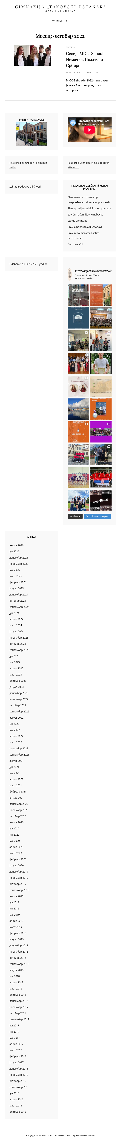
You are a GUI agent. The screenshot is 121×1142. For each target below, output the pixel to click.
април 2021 (16, 779)
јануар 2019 (16, 939)
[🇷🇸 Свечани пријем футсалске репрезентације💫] (78, 454)
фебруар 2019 (17, 933)
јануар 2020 (16, 865)
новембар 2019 (18, 877)
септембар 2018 (19, 964)
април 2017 (16, 1044)
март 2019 (15, 927)
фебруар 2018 (17, 994)
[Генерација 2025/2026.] (78, 386)
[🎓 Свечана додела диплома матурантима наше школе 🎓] (101, 318)
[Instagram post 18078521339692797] (78, 295)
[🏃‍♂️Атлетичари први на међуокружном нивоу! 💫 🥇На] (101, 454)
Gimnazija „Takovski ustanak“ (60, 6)
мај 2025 (14, 570)
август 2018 (16, 970)
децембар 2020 (18, 804)
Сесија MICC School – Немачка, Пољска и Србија (86, 59)
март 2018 (15, 988)
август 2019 (16, 896)
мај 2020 (14, 841)
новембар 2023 (18, 637)
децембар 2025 (18, 557)
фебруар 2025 (17, 582)
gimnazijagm (91, 72)
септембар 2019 (19, 890)
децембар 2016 (18, 1068)
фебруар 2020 (17, 859)
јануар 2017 (16, 1062)
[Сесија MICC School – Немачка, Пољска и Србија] (32, 55)
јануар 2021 (16, 797)
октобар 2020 (17, 816)
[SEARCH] (67, 21)
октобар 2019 (17, 884)
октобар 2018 (17, 958)
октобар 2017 (17, 1013)
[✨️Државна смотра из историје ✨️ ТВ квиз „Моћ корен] (101, 340)
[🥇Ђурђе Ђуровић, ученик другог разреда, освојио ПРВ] (78, 409)
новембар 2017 (18, 1007)
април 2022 (16, 736)
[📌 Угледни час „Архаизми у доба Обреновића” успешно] (78, 340)
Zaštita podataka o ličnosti (25, 186)
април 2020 (16, 847)
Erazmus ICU (75, 244)
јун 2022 (14, 724)
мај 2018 (14, 976)
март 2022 (15, 742)
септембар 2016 (19, 1087)
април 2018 (16, 982)
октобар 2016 (17, 1081)
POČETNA (70, 47)
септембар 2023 (19, 650)
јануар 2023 (16, 687)
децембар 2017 (18, 1001)
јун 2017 (14, 1031)
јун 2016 (14, 1093)
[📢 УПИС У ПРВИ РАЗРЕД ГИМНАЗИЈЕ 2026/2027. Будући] (78, 318)
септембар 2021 (19, 754)
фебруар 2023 (17, 680)
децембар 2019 (18, 871)
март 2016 (15, 1105)
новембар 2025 (18, 563)
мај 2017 (14, 1038)
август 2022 (16, 717)
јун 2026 (14, 551)
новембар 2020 (18, 810)
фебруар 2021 (17, 791)
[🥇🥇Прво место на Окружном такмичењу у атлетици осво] (78, 500)
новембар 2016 (18, 1074)
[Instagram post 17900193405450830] (101, 386)
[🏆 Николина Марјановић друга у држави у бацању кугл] (101, 409)
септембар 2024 (19, 607)
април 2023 (16, 668)
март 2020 (15, 853)
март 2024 (15, 625)
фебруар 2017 (17, 1056)
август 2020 (16, 822)
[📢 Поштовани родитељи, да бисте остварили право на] (101, 295)
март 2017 (15, 1050)
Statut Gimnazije (77, 220)
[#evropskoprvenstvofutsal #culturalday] (101, 500)
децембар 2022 (18, 693)
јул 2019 (14, 902)
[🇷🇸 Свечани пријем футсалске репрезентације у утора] (78, 477)
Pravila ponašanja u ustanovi (85, 227)
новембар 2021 (18, 748)
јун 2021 (14, 767)
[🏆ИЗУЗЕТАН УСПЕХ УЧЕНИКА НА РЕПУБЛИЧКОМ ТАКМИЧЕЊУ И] (78, 432)
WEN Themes (88, 1135)
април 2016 (16, 1099)
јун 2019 (14, 908)
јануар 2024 (16, 631)
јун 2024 (14, 613)
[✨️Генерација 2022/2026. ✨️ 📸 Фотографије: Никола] (78, 363)
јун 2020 (14, 834)
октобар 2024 (17, 600)
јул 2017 (14, 1025)
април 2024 (16, 619)
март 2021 (15, 785)
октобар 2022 (17, 705)
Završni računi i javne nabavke (85, 214)
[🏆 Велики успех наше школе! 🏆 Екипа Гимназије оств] (101, 477)
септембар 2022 (19, 711)
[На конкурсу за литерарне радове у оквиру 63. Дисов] (101, 363)
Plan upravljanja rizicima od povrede (89, 208)
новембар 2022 (18, 699)
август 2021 (16, 760)
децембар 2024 (18, 594)
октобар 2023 (17, 644)
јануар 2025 (16, 588)
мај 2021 (14, 773)
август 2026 (16, 545)
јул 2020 (14, 828)
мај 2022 (14, 730)
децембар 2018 (18, 945)
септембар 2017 (19, 1019)
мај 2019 (14, 914)
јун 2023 (14, 656)
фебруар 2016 (17, 1111)
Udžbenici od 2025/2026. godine (28, 264)
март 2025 (15, 576)
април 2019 (16, 921)
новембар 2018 (18, 951)
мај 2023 (14, 662)
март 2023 (15, 674)
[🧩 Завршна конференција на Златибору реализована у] (101, 432)
